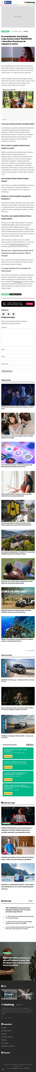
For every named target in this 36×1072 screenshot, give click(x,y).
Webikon (27, 1068)
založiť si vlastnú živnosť (18, 244)
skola (19, 294)
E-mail (3, 356)
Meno (3, 349)
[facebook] (2, 1018)
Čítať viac (9, 971)
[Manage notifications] (2, 1069)
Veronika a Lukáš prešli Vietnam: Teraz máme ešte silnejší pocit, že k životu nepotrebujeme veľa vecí (17, 887)
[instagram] (9, 1018)
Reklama (4, 1040)
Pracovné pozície (10, 745)
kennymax (15, 1068)
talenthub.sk (18, 281)
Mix (5, 852)
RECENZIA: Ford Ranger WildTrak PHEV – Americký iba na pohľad (17, 736)
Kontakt (3, 1027)
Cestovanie (6, 880)
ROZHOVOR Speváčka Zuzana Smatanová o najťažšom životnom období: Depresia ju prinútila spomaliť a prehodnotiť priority (16, 830)
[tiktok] (12, 1018)
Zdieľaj (9, 2)
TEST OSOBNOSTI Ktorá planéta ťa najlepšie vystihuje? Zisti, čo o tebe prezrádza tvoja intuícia (17, 910)
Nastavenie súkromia (8, 1046)
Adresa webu (4, 364)
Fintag (13, 294)
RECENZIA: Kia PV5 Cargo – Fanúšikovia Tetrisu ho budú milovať (17, 680)
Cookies (3, 1034)
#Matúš (25, 31)
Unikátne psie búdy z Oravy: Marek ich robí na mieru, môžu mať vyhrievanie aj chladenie (17, 858)
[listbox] (28, 900)
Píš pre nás (4, 1043)
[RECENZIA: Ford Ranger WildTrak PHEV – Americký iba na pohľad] (18, 724)
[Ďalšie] (33, 994)
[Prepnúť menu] (2, 2)
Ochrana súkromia (7, 1037)
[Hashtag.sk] (29, 2)
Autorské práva (6, 1030)
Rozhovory (5, 31)
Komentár (4, 327)
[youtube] (5, 1018)
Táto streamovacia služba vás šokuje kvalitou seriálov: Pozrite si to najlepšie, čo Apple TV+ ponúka (17, 708)
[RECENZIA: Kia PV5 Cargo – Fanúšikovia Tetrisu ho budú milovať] (18, 668)
